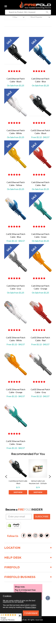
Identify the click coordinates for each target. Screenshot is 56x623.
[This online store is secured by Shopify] (13, 525)
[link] (18, 476)
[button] (14, 71)
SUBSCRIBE (42, 516)
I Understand (30, 613)
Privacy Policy (30, 607)
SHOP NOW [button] (18, 492)
